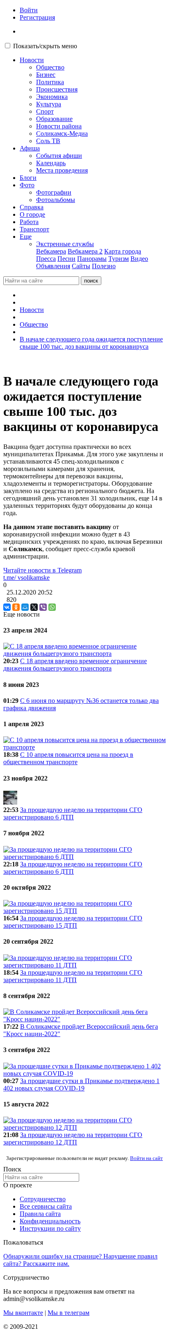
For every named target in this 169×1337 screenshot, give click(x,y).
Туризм (118, 258)
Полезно (104, 265)
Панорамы (92, 258)
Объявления (53, 265)
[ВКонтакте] (7, 607)
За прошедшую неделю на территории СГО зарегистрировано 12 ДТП (72, 1138)
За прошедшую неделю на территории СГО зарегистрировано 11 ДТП (72, 976)
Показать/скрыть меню (45, 46)
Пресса (46, 258)
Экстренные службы (65, 243)
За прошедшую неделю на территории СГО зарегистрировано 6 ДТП (72, 813)
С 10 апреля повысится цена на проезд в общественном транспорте (68, 758)
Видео (139, 258)
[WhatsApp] (52, 607)
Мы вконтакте (23, 1312)
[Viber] (43, 607)
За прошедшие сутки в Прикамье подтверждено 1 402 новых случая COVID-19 (81, 1084)
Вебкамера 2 (85, 251)
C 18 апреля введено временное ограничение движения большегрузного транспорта (75, 664)
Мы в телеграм (68, 1312)
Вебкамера (51, 251)
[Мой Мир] (25, 607)
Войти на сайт (146, 1158)
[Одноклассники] (16, 607)
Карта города (122, 251)
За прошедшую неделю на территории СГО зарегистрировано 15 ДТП (72, 922)
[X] (34, 607)
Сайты (81, 265)
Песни (66, 258)
